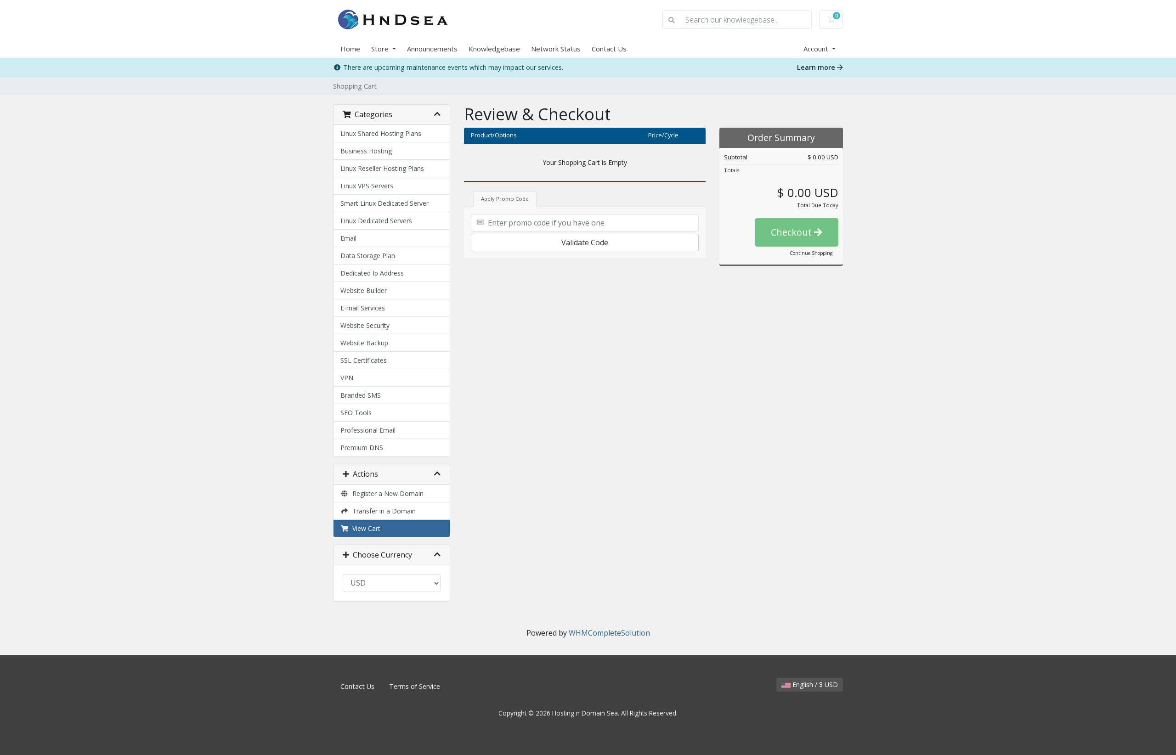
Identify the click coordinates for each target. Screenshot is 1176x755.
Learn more (817, 67)
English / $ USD (814, 684)
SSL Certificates (363, 360)
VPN (346, 377)
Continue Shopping (811, 253)
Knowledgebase (494, 48)
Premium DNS (361, 447)
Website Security (365, 325)
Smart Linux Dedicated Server (384, 203)
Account (816, 48)
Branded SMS (360, 395)
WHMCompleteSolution (609, 633)
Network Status (556, 48)
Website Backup (364, 342)
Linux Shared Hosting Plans (380, 133)
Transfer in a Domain (382, 511)
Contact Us (609, 48)
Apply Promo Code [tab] (505, 198)
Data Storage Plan (367, 255)
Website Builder (363, 290)
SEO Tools (356, 412)
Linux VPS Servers (366, 185)
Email (348, 238)
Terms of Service (414, 686)
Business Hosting (366, 150)
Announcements (432, 48)
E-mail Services (362, 308)
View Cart (364, 528)
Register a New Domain (386, 493)
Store (380, 48)
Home (350, 48)
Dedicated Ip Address (372, 273)
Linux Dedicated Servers (376, 220)
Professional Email (368, 430)
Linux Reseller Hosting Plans (382, 168)
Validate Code (584, 242)
